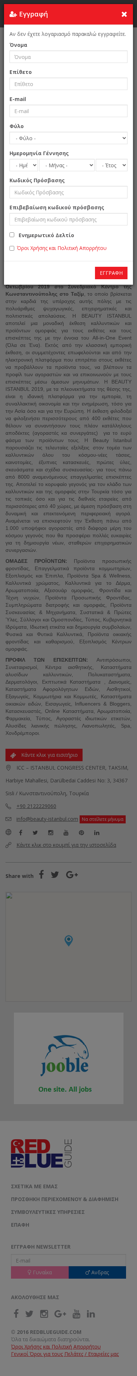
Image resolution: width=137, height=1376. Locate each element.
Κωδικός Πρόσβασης (37, 180)
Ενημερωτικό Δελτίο (44, 235)
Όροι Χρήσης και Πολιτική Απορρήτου (62, 247)
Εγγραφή (111, 272)
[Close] (124, 14)
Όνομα (18, 44)
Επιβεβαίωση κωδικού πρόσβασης (56, 207)
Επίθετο (20, 71)
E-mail (17, 99)
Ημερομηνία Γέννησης (39, 153)
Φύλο (16, 126)
